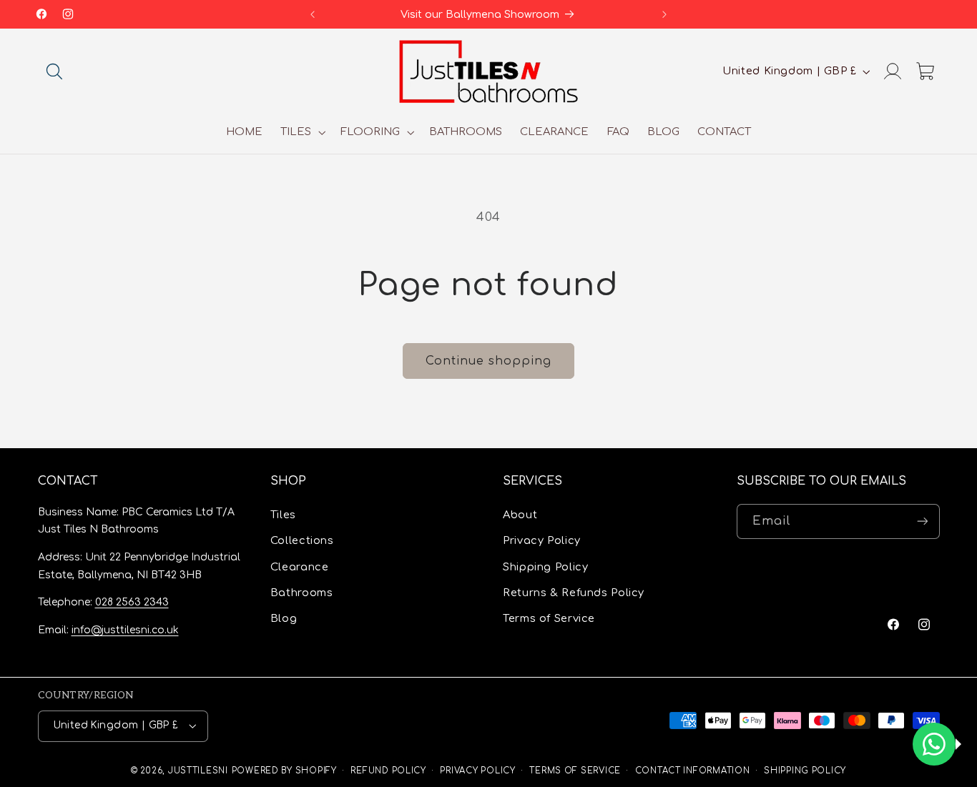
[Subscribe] (921, 521)
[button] (54, 71)
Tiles (283, 514)
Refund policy (388, 771)
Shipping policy (805, 771)
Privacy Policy (542, 540)
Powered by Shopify (284, 771)
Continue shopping (489, 361)
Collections (302, 540)
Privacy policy (477, 771)
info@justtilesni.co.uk (125, 630)
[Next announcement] (664, 14)
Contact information (692, 771)
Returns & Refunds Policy (573, 592)
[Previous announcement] (312, 14)
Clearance (299, 567)
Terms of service (575, 771)
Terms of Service (549, 618)
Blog (284, 618)
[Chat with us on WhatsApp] (934, 744)
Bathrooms (301, 592)
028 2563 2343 (132, 602)
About (520, 514)
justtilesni (198, 771)
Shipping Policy (545, 567)
